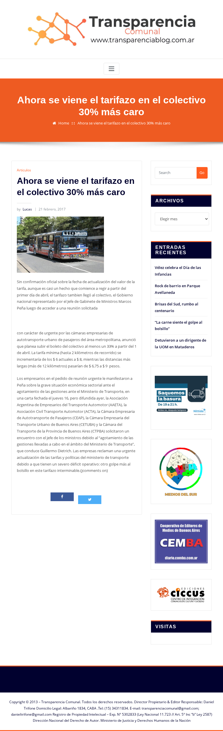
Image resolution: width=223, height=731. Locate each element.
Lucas (24, 209)
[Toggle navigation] (111, 69)
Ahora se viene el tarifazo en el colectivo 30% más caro (124, 123)
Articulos (24, 170)
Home (63, 123)
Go (201, 172)
